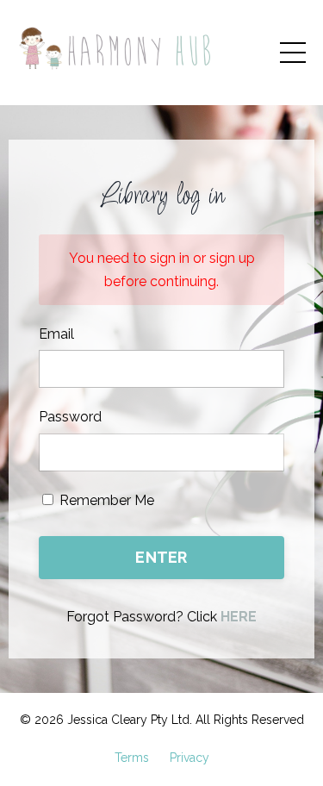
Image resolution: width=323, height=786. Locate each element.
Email (56, 334)
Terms (132, 757)
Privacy (189, 757)
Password (70, 417)
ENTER (161, 557)
